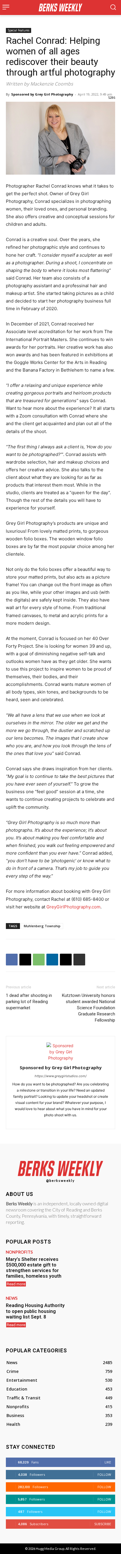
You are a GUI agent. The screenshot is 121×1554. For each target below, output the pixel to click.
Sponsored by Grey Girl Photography (42, 94)
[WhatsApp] (39, 959)
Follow (104, 1474)
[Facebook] (12, 959)
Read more (16, 1284)
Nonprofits (19, 1252)
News (12, 1298)
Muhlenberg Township (42, 926)
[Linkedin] (52, 959)
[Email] (66, 959)
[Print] (79, 959)
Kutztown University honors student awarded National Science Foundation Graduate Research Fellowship (88, 1008)
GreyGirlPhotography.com (73, 907)
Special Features (18, 30)
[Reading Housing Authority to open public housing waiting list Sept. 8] (93, 1313)
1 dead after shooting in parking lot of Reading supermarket (29, 1001)
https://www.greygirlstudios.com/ (61, 1076)
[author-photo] (60, 1057)
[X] (25, 959)
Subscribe (102, 1524)
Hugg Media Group (50, 1548)
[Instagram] (61, 1121)
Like (108, 1462)
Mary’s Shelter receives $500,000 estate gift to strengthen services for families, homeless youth (33, 1267)
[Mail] (71, 1121)
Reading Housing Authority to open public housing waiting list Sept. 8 (35, 1311)
